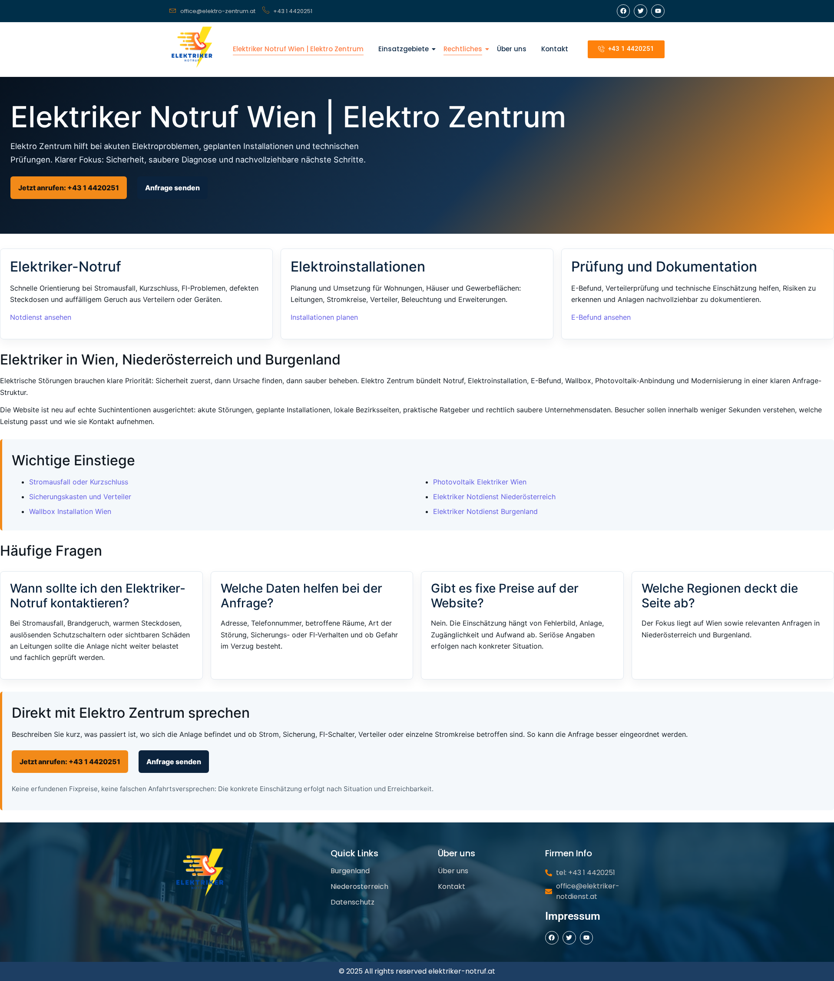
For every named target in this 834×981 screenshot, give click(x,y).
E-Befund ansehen (601, 317)
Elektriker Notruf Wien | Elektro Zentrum (298, 48)
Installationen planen (324, 317)
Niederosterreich (359, 887)
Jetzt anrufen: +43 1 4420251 (68, 187)
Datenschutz (352, 902)
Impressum (572, 916)
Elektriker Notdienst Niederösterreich (494, 496)
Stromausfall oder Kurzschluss (78, 481)
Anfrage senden (172, 187)
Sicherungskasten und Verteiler (80, 496)
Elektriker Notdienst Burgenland (485, 511)
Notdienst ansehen (40, 317)
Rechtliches (462, 48)
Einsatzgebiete (403, 48)
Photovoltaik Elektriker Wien (479, 481)
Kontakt (554, 48)
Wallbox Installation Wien (70, 511)
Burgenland (350, 871)
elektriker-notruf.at (461, 971)
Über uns (511, 48)
